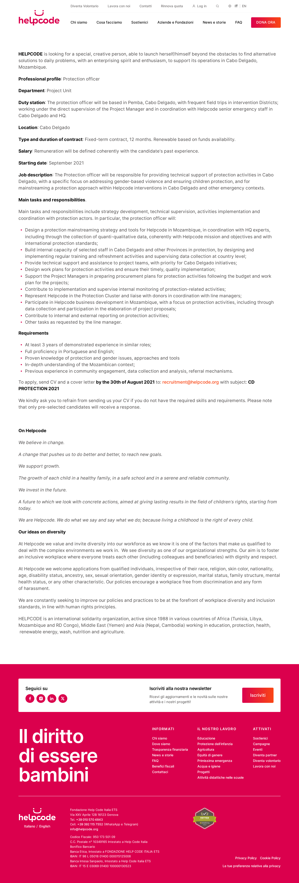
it (236, 6)
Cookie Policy (270, 858)
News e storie (214, 22)
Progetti (203, 772)
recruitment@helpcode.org (190, 382)
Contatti (145, 6)
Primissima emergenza (214, 761)
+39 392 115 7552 (90, 824)
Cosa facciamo (109, 22)
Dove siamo (161, 744)
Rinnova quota (172, 6)
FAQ (238, 22)
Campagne (261, 744)
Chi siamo (79, 22)
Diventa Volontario (84, 6)
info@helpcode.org (84, 829)
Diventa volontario (267, 761)
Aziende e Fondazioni (175, 22)
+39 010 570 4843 (89, 819)
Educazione (206, 738)
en (244, 6)
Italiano (29, 826)
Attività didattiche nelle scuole (220, 777)
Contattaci (160, 772)
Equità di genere (209, 755)
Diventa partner (265, 755)
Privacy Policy (246, 858)
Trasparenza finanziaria (170, 749)
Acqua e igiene (208, 766)
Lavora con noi (119, 6)
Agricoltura (205, 749)
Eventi (257, 749)
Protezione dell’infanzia (215, 744)
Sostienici (139, 22)
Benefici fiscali (163, 766)
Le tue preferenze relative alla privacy (252, 866)
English (44, 826)
